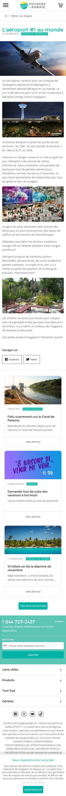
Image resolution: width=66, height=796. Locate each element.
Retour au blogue (21, 16)
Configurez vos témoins (33, 782)
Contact (59, 622)
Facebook (13, 359)
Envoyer (33, 655)
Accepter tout (33, 789)
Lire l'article (33, 442)
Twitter (33, 359)
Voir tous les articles (33, 606)
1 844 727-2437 (18, 622)
